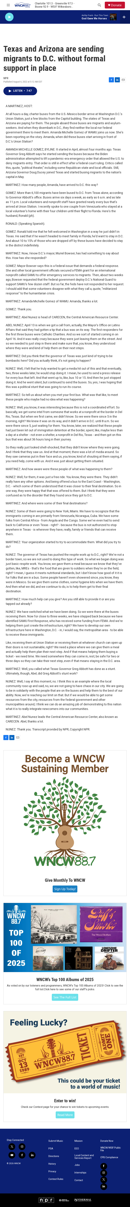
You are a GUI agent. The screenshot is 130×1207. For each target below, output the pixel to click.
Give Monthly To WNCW (65, 880)
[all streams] (125, 17)
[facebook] (103, 1166)
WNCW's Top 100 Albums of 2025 (64, 979)
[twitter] (103, 1179)
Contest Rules (55, 1179)
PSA (50, 1148)
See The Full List (65, 997)
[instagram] (103, 1173)
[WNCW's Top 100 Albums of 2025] (65, 937)
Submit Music (55, 1141)
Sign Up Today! (65, 889)
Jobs (77, 1165)
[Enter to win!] (65, 1052)
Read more (65, 1115)
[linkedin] (103, 1186)
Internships (80, 1172)
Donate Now (106, 1141)
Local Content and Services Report (84, 1156)
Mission (78, 1141)
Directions (53, 1156)
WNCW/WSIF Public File (110, 1149)
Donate (116, 5)
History (52, 1164)
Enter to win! (65, 1100)
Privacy (52, 1171)
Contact (78, 1180)
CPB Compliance (109, 1157)
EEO (76, 1148)
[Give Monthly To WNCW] (65, 811)
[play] (9, 17)
